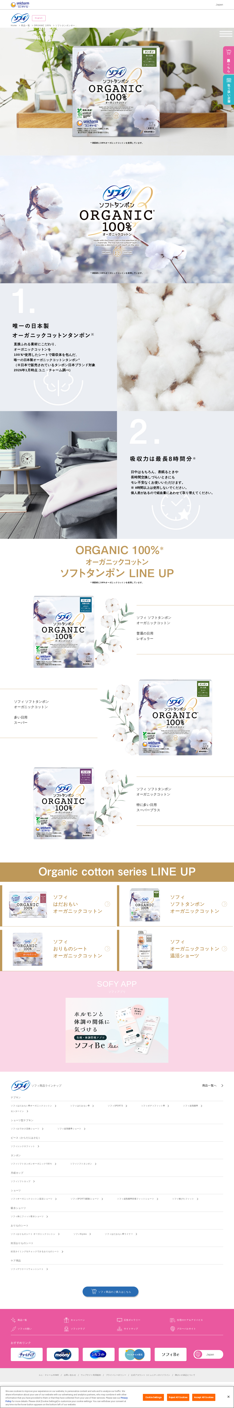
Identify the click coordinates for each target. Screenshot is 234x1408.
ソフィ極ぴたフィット (183, 1199)
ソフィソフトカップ (20, 1181)
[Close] (228, 1396)
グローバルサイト (186, 1328)
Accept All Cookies (203, 1397)
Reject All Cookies (178, 1397)
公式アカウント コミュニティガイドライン (150, 1375)
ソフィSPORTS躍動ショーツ (85, 1199)
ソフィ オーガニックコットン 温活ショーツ (194, 948)
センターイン (17, 1111)
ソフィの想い (25, 1328)
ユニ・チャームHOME (49, 1375)
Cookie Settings (153, 1397)
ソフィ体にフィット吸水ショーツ (27, 1216)
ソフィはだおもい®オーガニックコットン (31, 1106)
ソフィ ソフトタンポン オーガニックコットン (194, 904)
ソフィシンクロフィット (23, 1146)
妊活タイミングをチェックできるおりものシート (35, 1251)
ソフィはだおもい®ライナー (119, 1234)
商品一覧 (22, 1320)
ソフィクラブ (78, 1328)
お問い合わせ (70, 1375)
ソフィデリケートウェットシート (27, 1269)
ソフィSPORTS (115, 1106)
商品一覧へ (209, 1085)
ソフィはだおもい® (80, 1106)
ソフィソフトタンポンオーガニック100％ (31, 1164)
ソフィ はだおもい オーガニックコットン (77, 904)
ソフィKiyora (80, 1234)
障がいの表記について (185, 1375)
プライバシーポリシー (116, 1375)
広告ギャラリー (132, 1320)
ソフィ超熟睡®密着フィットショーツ (135, 1199)
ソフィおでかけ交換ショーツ (25, 1128)
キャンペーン (78, 1320)
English (39, 18)
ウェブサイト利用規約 (91, 1375)
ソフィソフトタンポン (81, 1164)
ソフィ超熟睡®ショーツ (69, 1128)
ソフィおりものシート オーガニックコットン (33, 1234)
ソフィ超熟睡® (190, 1106)
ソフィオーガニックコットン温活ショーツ (31, 1199)
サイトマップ (131, 1328)
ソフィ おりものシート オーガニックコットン (77, 948)
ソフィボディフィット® (153, 1106)
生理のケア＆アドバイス (190, 1320)
